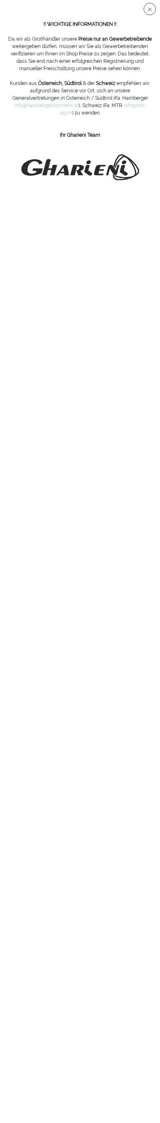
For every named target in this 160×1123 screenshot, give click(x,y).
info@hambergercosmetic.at (46, 105)
